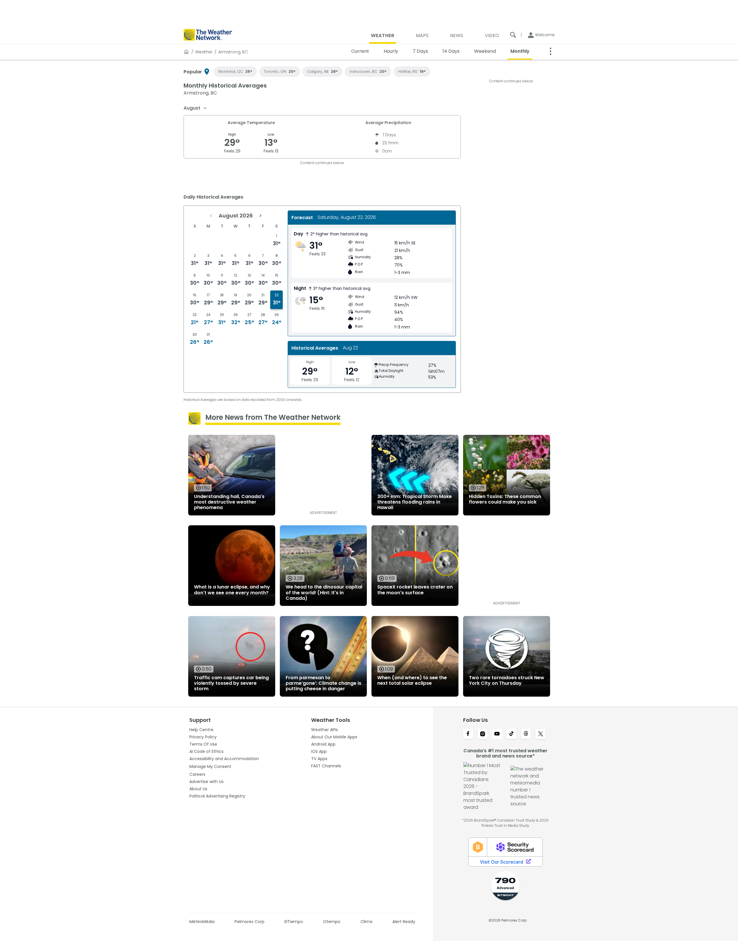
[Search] (513, 35)
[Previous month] (211, 215)
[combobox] (195, 108)
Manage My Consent (210, 766)
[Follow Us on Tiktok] (511, 734)
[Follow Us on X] (540, 734)
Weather (204, 52)
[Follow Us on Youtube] (497, 734)
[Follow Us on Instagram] (482, 734)
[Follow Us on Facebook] (468, 734)
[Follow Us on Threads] (526, 734)
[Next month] (260, 215)
